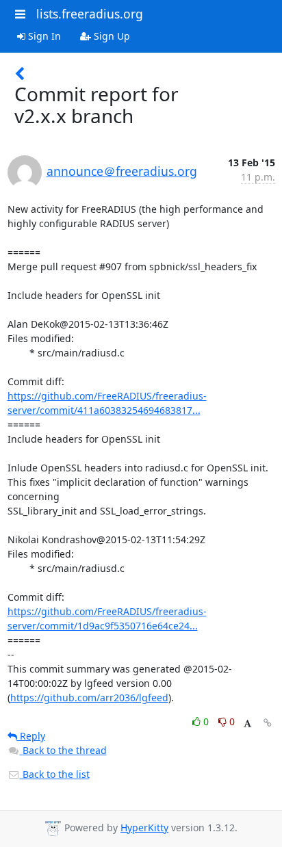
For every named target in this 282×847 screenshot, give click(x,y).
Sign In (43, 35)
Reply (31, 735)
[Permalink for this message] (267, 723)
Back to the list (55, 774)
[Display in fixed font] (247, 723)
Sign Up (110, 35)
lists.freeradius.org (89, 13)
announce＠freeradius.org (122, 171)
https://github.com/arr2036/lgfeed (89, 697)
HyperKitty (144, 827)
